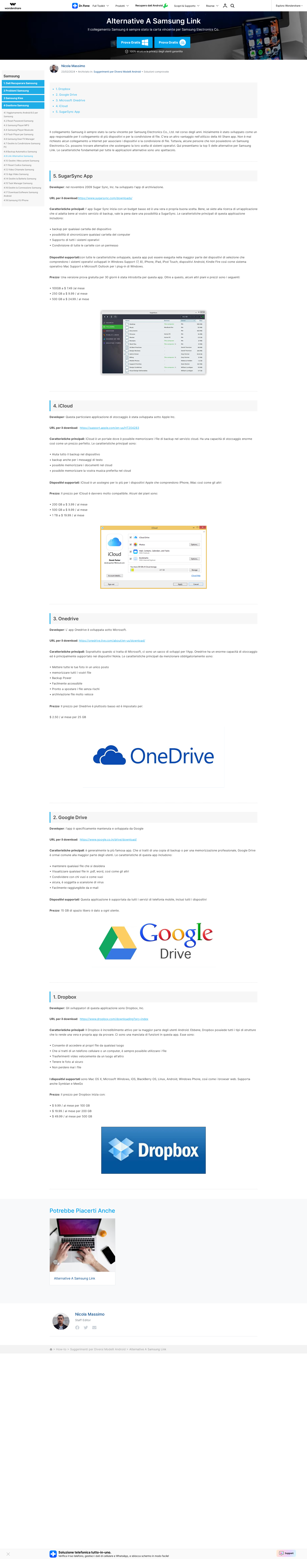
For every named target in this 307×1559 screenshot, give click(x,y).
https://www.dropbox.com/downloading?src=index (114, 1019)
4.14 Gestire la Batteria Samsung (20, 178)
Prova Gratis (130, 42)
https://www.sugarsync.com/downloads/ (105, 198)
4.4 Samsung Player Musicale (18, 130)
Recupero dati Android (149, 5)
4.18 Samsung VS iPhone (16, 200)
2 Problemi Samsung (16, 90)
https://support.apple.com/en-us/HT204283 (109, 428)
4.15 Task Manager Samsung (18, 183)
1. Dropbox (63, 89)
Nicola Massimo (73, 66)
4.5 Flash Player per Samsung (18, 134)
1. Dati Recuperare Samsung (20, 83)
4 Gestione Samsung (16, 105)
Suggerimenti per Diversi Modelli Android (117, 71)
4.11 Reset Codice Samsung (17, 165)
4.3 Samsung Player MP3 (16, 125)
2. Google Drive (66, 94)
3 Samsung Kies (13, 98)
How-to (61, 1349)
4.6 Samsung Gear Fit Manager (19, 139)
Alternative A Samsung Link (74, 1278)
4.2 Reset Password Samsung (18, 120)
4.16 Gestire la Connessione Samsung (22, 187)
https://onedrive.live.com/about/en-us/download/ (112, 640)
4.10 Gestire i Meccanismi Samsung (21, 160)
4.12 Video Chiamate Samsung (19, 169)
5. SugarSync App (68, 111)
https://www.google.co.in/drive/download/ (108, 839)
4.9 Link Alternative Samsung (18, 156)
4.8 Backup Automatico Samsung (20, 151)
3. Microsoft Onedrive (70, 100)
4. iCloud (62, 106)
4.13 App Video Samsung (16, 174)
